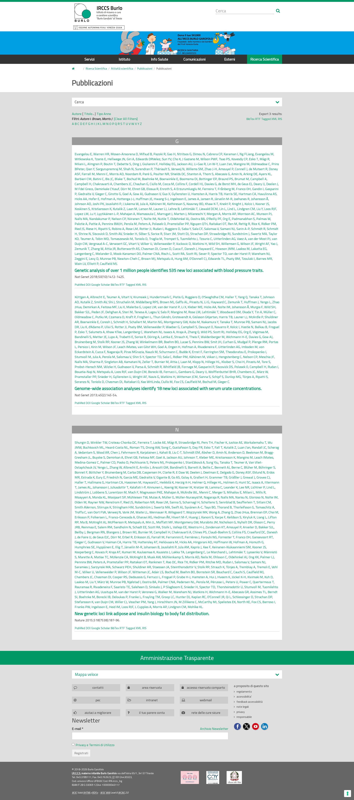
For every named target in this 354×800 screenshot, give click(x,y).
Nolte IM (150, 218)
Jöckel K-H (239, 576)
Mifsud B (145, 154)
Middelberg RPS (147, 302)
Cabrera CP (214, 154)
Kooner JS (262, 203)
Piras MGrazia (134, 351)
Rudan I (158, 228)
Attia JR (110, 248)
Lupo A (113, 336)
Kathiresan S (176, 203)
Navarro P (221, 326)
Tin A (258, 311)
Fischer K (220, 442)
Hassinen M (132, 482)
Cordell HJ (196, 183)
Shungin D (82, 442)
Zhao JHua (241, 512)
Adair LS (157, 572)
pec (98, 700)
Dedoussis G (137, 576)
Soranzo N (82, 381)
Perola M (130, 223)
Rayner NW (96, 502)
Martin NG (154, 321)
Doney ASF (243, 472)
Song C (166, 447)
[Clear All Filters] (126, 118)
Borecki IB (155, 371)
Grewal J (249, 477)
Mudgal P (243, 341)
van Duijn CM (137, 371)
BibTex (250, 119)
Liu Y (259, 208)
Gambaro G (186, 371)
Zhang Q (193, 331)
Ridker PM (268, 223)
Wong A (214, 512)
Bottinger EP (208, 178)
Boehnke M (150, 178)
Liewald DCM (208, 208)
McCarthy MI (207, 601)
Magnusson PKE (151, 492)
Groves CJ (263, 477)
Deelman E (210, 472)
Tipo (100, 113)
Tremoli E (263, 567)
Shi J (111, 302)
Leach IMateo (126, 346)
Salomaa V (211, 228)
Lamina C (215, 487)
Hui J (212, 576)
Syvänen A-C (194, 507)
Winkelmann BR (151, 341)
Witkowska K (84, 158)
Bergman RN (96, 532)
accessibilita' (244, 696)
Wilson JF (247, 243)
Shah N (128, 168)
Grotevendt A (181, 316)
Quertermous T (263, 581)
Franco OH (243, 188)
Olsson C (260, 522)
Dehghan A (113, 311)
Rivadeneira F (207, 346)
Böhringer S (266, 467)
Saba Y (186, 228)
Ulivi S (108, 326)
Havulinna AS (267, 193)
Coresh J (106, 321)
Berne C (236, 467)
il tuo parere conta (152, 712)
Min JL (150, 522)
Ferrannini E (174, 537)
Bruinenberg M (85, 341)
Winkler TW (99, 442)
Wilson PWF (208, 158)
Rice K (255, 223)
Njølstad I (134, 581)
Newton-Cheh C (128, 258)
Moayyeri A (83, 497)
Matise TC (101, 557)
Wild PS (206, 331)
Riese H (91, 228)
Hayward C (206, 248)
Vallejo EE (180, 527)
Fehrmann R (130, 452)
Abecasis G (222, 173)
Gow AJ (138, 193)
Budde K (184, 351)
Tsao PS (224, 158)
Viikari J (212, 356)
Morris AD (116, 173)
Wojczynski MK (196, 512)
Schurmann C (168, 351)
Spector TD (219, 253)
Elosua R (152, 188)
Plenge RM (259, 341)
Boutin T (109, 163)
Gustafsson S (181, 447)
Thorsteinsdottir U (230, 586)
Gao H (171, 154)
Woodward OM (230, 311)
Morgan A (214, 213)
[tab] (177, 674)
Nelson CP (119, 218)
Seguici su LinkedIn (264, 726)
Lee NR (244, 487)
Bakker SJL (82, 311)
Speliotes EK (227, 601)
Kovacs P (101, 552)
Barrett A (194, 467)
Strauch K (181, 336)
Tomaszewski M (121, 238)
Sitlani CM (263, 502)
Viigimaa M (260, 331)
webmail (206, 700)
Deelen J (272, 183)
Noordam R (133, 173)
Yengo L (265, 302)
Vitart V (134, 243)
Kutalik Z (119, 208)
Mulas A (154, 497)
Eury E (100, 477)
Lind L (231, 208)
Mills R (261, 492)
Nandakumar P (99, 218)
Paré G (147, 173)
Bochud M (133, 178)
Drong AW (153, 447)
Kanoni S (207, 517)
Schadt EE (140, 527)
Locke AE (159, 442)
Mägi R (264, 158)
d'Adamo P (95, 326)
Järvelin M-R (223, 198)
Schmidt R (258, 228)
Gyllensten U (181, 193)
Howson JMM (225, 248)
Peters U (232, 581)
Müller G (168, 497)
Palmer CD (107, 462)
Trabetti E (126, 336)
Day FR (197, 447)
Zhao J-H (210, 168)
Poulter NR (161, 173)
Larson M (145, 208)
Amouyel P (225, 168)
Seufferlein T (246, 502)
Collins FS (239, 532)
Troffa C (80, 512)
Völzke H (110, 366)
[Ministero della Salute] (234, 777)
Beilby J (80, 532)
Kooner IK (185, 487)
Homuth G (256, 542)
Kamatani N (132, 361)
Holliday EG (167, 163)
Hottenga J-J (125, 198)
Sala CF (197, 228)
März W (262, 371)
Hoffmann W (223, 542)
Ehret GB (138, 188)
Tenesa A (140, 311)
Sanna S (205, 376)
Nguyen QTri (199, 223)
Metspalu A (165, 258)
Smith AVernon (85, 507)
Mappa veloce (86, 674)
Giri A (130, 158)
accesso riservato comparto (206, 687)
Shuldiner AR (142, 567)
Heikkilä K (167, 482)
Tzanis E (100, 158)
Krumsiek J (140, 297)
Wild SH (214, 243)
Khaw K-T (211, 203)
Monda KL (99, 497)
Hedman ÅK (162, 517)
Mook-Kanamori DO (127, 253)
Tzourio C (205, 238)
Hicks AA (81, 198)
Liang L (262, 517)
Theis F (194, 336)
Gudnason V (153, 193)
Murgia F (256, 306)
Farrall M (88, 173)
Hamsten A (199, 193)
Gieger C (101, 193)
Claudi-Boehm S (219, 532)
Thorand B (224, 507)
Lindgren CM (246, 208)
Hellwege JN (116, 158)
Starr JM (170, 233)
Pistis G (178, 297)
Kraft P (131, 316)
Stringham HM (123, 507)
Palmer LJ (267, 557)
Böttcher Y (96, 472)
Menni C (102, 173)
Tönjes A (248, 376)
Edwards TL (216, 258)
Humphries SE (85, 547)
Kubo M (194, 321)
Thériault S (162, 168)
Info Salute (159, 59)
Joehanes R (241, 198)
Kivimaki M (255, 576)
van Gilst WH (147, 346)
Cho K (177, 158)
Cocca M (168, 183)
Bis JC (109, 178)
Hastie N (247, 326)
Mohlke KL (195, 606)
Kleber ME (195, 306)
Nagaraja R (114, 351)
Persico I (84, 346)
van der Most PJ (259, 238)
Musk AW (154, 557)
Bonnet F (81, 472)
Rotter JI (145, 228)
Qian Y (90, 168)
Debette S (124, 163)
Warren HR (101, 154)
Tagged (266, 119)
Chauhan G (140, 183)
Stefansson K (84, 601)
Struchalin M (125, 302)
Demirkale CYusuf (107, 188)
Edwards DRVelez (148, 158)
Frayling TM (151, 596)
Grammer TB (218, 477)
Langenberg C (84, 253)
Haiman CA (113, 542)
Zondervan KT (215, 527)
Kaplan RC (198, 596)
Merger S (218, 492)
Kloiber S (227, 361)
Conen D (165, 248)
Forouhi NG (209, 537)
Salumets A (97, 331)
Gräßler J (235, 477)
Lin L (222, 208)
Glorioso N (256, 497)
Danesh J (190, 248)
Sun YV (166, 158)
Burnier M (162, 361)
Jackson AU (184, 163)
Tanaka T (255, 297)
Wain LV (80, 263)
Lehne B (174, 208)
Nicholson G (227, 522)
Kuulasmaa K (146, 552)
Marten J (180, 213)
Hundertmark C (160, 297)
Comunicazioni (194, 59)
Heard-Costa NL (116, 447)
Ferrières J (192, 537)
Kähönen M (158, 203)
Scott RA (178, 253)
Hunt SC (244, 482)
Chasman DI (149, 248)
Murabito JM (209, 522)
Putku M (101, 316)
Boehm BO (171, 341)
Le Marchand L (217, 552)
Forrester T (226, 537)
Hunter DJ (183, 596)
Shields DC (178, 173)
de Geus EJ (244, 183)
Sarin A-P (243, 228)
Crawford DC (256, 532)
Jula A (144, 203)
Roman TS (137, 447)
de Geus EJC (101, 537)
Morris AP (229, 213)
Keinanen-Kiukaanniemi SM (231, 547)
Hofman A (108, 198)
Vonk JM (128, 512)
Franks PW (82, 606)
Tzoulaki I (248, 258)
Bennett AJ (222, 467)
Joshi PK (98, 203)
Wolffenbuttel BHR (222, 371)
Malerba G (133, 306)
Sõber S (144, 233)
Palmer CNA (151, 253)
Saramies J (82, 567)
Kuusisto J (163, 552)
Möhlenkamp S (172, 557)
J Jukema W (130, 203)
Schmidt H (120, 321)
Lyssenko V (254, 552)
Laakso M (243, 248)
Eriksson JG (142, 537)
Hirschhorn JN (167, 601)
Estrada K (88, 477)
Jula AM (183, 547)
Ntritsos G (184, 154)
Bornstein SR (205, 572)
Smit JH (216, 341)
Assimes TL (258, 591)
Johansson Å (259, 198)
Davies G (210, 183)
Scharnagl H (191, 502)
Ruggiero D (172, 228)
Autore (76, 113)
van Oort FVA (97, 512)
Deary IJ (259, 183)
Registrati (81, 753)
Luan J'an (225, 163)
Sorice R (156, 233)
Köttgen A (82, 297)
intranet (152, 700)
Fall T (218, 447)
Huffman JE (144, 198)
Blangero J (113, 532)
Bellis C (208, 467)
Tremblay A (247, 567)
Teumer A (87, 238)
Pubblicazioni (144, 68)
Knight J (237, 203)
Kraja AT (114, 552)
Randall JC (259, 447)
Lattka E (167, 336)
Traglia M (155, 238)
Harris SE (230, 193)
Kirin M (96, 346)
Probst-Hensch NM (88, 366)
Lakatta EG (259, 248)
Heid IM (114, 606)
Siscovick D (100, 233)
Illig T (119, 547)
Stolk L (166, 527)
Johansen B (151, 547)
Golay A (186, 477)
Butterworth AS (128, 248)
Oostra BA (198, 218)
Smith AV (115, 233)
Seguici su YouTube (255, 726)
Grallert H (200, 477)
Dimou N (199, 154)
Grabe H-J (183, 576)
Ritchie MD (213, 562)
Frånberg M (226, 188)
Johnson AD (83, 203)
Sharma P (96, 361)
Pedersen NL (186, 581)
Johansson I (101, 487)
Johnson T (191, 457)
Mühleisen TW (137, 497)
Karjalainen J (149, 452)
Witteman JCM (187, 376)
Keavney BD (194, 203)
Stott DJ (183, 233)
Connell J (241, 168)
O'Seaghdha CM (213, 297)
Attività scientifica (122, 68)
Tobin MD (102, 238)
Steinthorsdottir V (183, 567)
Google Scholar (100, 284)
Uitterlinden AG (224, 238)
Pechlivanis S (139, 462)
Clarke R (168, 472)
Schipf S (217, 376)
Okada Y (247, 311)
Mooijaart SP (117, 497)
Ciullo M (155, 183)
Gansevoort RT (262, 537)
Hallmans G (96, 482)
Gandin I (258, 188)
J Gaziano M (190, 158)
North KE (243, 601)
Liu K (83, 326)
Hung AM (181, 258)
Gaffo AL (182, 302)
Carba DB (134, 472)
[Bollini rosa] (190, 777)
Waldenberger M (213, 336)
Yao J (274, 243)
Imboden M (250, 346)
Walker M (165, 591)
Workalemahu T (255, 442)
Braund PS (225, 178)
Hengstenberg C (230, 356)
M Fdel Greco (84, 188)
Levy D (93, 258)
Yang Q (242, 297)
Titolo (88, 113)
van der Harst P (239, 253)
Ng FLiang (247, 154)
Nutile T (163, 218)
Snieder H (130, 233)
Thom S (208, 173)
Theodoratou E (235, 351)
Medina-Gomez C (87, 462)
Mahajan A (127, 213)
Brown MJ (148, 258)
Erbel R (127, 537)
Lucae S (185, 341)
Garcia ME (131, 477)
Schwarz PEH (121, 567)
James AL (84, 487)
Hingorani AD (202, 542)
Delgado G (227, 472)
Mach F (133, 492)
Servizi (89, 59)
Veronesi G (149, 591)
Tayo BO (210, 507)
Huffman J (251, 302)
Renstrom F (113, 502)
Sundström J (240, 233)
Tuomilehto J (189, 238)
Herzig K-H (183, 482)
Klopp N (198, 361)
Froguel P (168, 576)
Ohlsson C (220, 557)
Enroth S (166, 188)
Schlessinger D (242, 596)
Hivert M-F (179, 517)
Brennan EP (258, 512)
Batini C (98, 178)
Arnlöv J (145, 467)
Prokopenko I (257, 351)
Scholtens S (209, 502)
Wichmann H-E (236, 336)
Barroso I (268, 601)
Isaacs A (169, 331)
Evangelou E (83, 154)
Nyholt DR (244, 522)
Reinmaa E (88, 527)
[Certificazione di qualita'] (212, 777)
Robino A (118, 228)
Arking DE (250, 173)
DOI (88, 284)
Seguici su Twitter (246, 726)
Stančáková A (195, 462)
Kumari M (129, 552)
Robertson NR (145, 502)
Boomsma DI (188, 178)
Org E (226, 218)
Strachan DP (199, 233)
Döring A (153, 336)
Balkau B (261, 326)
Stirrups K (104, 507)
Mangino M (241, 163)
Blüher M (250, 467)
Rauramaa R (83, 586)
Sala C (167, 356)
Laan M (132, 208)
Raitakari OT (217, 223)
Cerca (79, 102)
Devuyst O (206, 326)
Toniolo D (141, 238)
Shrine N (85, 233)
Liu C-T (177, 452)
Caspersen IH (151, 472)
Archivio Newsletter (214, 728)
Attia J (174, 361)
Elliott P (92, 263)
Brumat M (242, 178)
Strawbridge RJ (220, 233)
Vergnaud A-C (98, 243)
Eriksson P (82, 517)
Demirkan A (91, 306)
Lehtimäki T (189, 208)
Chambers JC (123, 183)
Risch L (166, 253)
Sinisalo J (155, 586)
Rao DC (171, 562)
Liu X (121, 306)
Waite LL (142, 512)
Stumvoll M (83, 356)
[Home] (99, 16)
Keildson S (234, 517)
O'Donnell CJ (198, 258)
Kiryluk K (249, 517)
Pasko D (122, 462)
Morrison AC (246, 213)
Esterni (229, 59)
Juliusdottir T (119, 487)
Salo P (165, 311)
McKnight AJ (97, 522)
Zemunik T (82, 248)
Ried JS (79, 228)
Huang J (194, 517)
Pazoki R (159, 154)
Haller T (231, 297)
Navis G (153, 376)
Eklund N (258, 472)
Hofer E (93, 198)
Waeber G (173, 326)
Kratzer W (201, 487)
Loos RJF (270, 208)
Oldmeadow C (260, 163)
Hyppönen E (105, 547)
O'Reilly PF (213, 218)
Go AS (175, 477)
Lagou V (153, 311)
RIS (280, 119)
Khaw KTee (114, 331)
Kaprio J (196, 547)
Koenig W (170, 487)
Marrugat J (164, 213)
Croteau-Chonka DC (122, 442)
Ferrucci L (170, 371)
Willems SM (194, 168)
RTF (258, 119)
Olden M (80, 502)
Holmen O (230, 482)
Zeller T (147, 361)
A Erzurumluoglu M (187, 188)
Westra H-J (196, 527)
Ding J (137, 163)
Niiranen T (134, 218)
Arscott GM (160, 467)
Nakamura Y (209, 321)
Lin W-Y (212, 163)
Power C (245, 581)
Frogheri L (144, 316)
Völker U (146, 243)
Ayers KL (265, 173)
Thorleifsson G (243, 507)
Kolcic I (249, 203)
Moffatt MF (164, 522)
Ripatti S (104, 228)
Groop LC (168, 596)
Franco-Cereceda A (122, 517)
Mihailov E (234, 492)
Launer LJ (160, 208)
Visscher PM (137, 601)
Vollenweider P (164, 243)
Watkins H (199, 243)
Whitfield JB (171, 366)
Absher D (208, 452)
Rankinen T (156, 562)
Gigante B (163, 477)
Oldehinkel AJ (179, 218)
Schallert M (137, 321)
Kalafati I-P (138, 487)
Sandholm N (122, 527)
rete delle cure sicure (205, 712)
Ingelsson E (178, 198)
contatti (97, 687)
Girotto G (114, 193)
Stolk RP (103, 341)
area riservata (152, 687)
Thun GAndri (162, 316)
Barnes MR (264, 258)
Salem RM (105, 527)
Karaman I (231, 154)
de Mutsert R (258, 168)
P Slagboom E (173, 586)
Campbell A (258, 178)
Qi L (228, 596)
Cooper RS (120, 576)
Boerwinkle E (168, 178)
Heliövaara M (168, 542)
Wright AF (262, 243)
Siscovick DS (224, 366)
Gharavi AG (144, 517)
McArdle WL (189, 492)
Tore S (265, 361)
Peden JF (97, 311)
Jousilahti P (113, 203)
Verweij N (178, 168)
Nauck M (151, 351)
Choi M (273, 512)
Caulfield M (193, 381)
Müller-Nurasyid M (189, 497)
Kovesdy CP (239, 158)
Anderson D (236, 452)
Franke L (135, 596)
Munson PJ (264, 213)
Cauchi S (239, 572)
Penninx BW (200, 341)
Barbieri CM (83, 178)
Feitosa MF (109, 306)
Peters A (144, 223)
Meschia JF (266, 356)
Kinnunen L (155, 487)
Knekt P (225, 203)
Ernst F (197, 351)
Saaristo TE (122, 586)
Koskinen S (82, 208)
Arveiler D (250, 527)
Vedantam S (86, 452)
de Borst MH (227, 183)
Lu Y (93, 213)
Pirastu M (253, 361)
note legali (243, 707)
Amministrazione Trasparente (177, 657)
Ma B (83, 522)
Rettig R (244, 223)
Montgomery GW (176, 321)
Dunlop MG (233, 376)
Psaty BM (233, 258)
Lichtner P (258, 487)
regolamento (244, 691)
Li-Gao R (200, 163)
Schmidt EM (191, 452)
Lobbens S (99, 492)
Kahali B (165, 452)
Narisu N (241, 497)
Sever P (204, 253)
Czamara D (116, 316)
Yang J (151, 601)
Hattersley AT (147, 542)
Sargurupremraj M (109, 168)
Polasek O (159, 223)
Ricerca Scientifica (264, 59)
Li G (206, 302)
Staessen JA (160, 567)
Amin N (236, 173)
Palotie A (81, 223)
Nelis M (206, 557)
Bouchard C (224, 572)
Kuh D (268, 576)
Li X (183, 306)
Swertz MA (259, 233)
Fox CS (178, 381)
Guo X (166, 193)
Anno (107, 113)
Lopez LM (81, 213)
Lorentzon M (117, 492)
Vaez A (242, 238)
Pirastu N (196, 302)
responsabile (244, 717)
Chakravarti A (102, 183)
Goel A (126, 193)
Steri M (127, 311)
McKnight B (138, 557)
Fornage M (189, 366)
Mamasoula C (146, 213)
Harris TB (215, 193)
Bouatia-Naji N (85, 371)
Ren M (232, 223)
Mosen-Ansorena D (124, 154)
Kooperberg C (84, 552)
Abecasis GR (240, 591)
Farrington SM (214, 351)
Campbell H (83, 183)
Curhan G (229, 341)
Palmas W (263, 218)
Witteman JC (141, 572)
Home (75, 69)
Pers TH (207, 442)
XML (274, 119)
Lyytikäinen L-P (108, 213)
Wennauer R (158, 512)
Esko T (253, 158)
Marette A (85, 557)
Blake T (120, 178)
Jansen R (207, 198)
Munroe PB (108, 258)
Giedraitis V (86, 193)
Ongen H (174, 346)
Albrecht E (97, 297)
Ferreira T (209, 188)
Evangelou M (264, 154)
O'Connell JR (215, 596)
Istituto (124, 59)
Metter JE (100, 336)
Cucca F (178, 248)
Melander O (104, 253)
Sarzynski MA (101, 567)
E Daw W (182, 472)
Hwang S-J (161, 198)
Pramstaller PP (178, 223)
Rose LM (132, 228)
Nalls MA (81, 218)
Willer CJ (121, 601)
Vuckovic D (183, 243)
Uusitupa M (109, 591)
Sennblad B (227, 502)
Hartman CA (247, 193)
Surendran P (143, 168)
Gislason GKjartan (204, 316)
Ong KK (254, 557)
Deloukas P (119, 596)
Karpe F (220, 517)
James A (193, 198)
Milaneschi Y (196, 213)
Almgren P (94, 163)
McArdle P (256, 316)
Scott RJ (191, 253)
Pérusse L (217, 581)
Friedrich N (114, 477)
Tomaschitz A (264, 507)
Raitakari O (131, 381)
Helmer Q (199, 482)
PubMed (80, 284)
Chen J (115, 452)
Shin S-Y (138, 356)
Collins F (181, 183)
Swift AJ (177, 507)
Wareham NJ (261, 253)
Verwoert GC (118, 243)
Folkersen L (99, 517)
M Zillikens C (188, 601)
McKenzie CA (119, 557)
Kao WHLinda (150, 381)
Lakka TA (177, 552)
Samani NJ (227, 228)
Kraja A (181, 331)
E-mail (77, 728)
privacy (241, 712)
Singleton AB (113, 361)
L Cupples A (143, 606)
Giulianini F (150, 163)
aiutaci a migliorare (98, 712)
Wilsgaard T (176, 512)
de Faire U (84, 537)
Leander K (231, 487)
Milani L (80, 163)
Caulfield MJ (108, 263)
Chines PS (200, 532)
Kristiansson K (101, 208)
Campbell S (189, 326)
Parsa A (140, 366)
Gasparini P (206, 366)
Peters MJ (157, 462)
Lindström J (83, 492)
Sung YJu (212, 462)
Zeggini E (81, 258)
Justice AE (235, 442)
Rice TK (183, 562)
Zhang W (97, 248)
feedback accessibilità (250, 702)
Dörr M (126, 188)
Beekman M (254, 452)
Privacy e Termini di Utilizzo (95, 744)
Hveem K (223, 576)
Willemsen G (230, 243)
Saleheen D (139, 586)
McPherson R (117, 522)
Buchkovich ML (93, 447)
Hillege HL (212, 361)
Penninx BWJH (112, 223)
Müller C (269, 311)
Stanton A (194, 173)
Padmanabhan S (243, 218)
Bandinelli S (83, 336)
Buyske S (98, 457)
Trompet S (171, 238)
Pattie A (94, 223)
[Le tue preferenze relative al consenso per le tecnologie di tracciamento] (347, 793)
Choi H (240, 361)
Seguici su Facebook (237, 726)
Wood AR (102, 452)
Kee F (207, 547)
